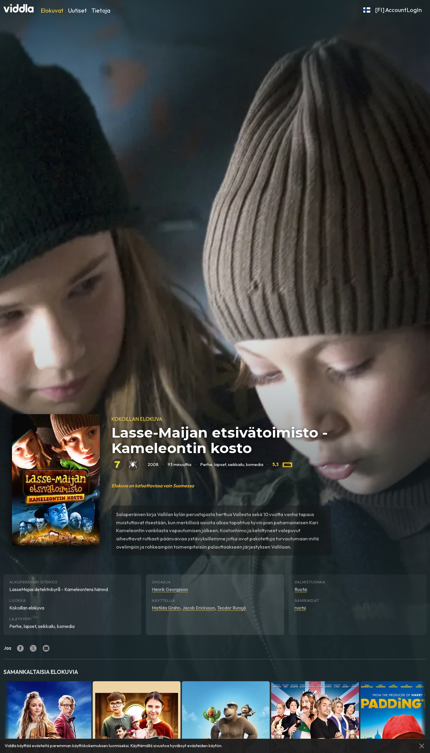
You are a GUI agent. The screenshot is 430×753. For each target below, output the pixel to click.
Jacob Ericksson (198, 608)
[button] (366, 10)
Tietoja (101, 10)
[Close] (421, 745)
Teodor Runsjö (231, 608)
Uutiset (77, 10)
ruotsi (300, 608)
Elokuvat (52, 10)
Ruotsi (301, 589)
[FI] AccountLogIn (398, 9)
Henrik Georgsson (170, 589)
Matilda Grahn (166, 608)
